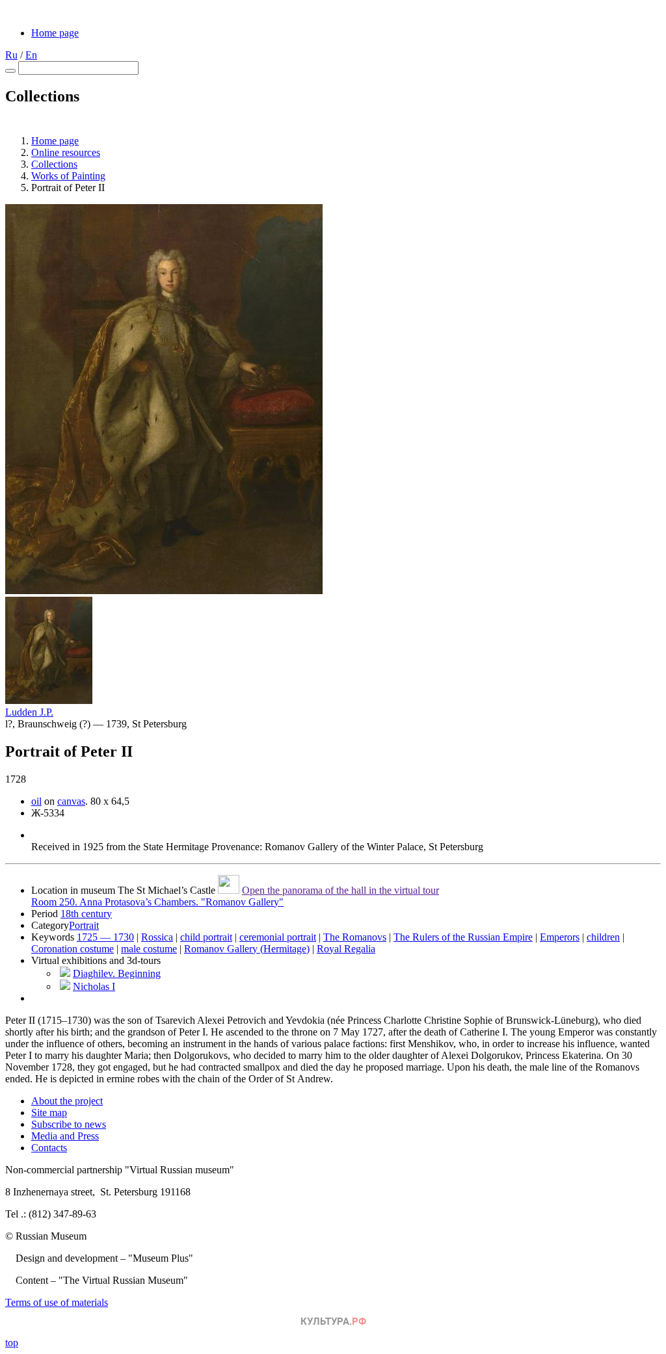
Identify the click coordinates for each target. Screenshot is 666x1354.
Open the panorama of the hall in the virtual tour (340, 890)
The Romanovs (354, 937)
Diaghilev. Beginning (117, 973)
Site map (49, 1112)
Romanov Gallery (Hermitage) (247, 948)
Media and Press (65, 1135)
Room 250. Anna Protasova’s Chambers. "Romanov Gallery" (157, 901)
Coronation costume (72, 948)
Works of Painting (68, 175)
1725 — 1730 (105, 937)
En (31, 54)
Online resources (65, 152)
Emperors (559, 937)
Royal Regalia (346, 948)
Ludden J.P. (29, 712)
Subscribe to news (68, 1124)
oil (36, 801)
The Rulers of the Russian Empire (463, 937)
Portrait (84, 925)
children (603, 937)
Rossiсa (157, 937)
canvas (71, 801)
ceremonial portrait (277, 937)
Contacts (49, 1147)
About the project (67, 1100)
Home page (55, 32)
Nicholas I (94, 986)
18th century (86, 913)
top (11, 1342)
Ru (11, 54)
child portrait (206, 937)
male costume (149, 948)
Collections (54, 164)
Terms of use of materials (56, 1302)
